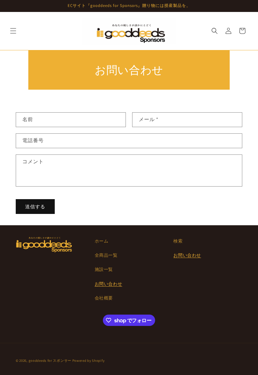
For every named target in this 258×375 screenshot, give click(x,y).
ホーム (102, 241)
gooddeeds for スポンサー (50, 360)
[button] (13, 31)
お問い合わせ (108, 284)
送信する (35, 207)
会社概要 (104, 298)
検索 (177, 241)
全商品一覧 (106, 255)
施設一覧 (104, 269)
